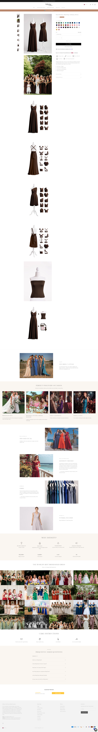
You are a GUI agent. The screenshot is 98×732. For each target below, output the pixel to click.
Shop (34, 7)
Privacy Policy (62, 706)
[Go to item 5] (18, 35)
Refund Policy (62, 707)
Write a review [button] (58, 693)
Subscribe (84, 712)
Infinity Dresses (39, 707)
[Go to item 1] (18, 16)
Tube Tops (39, 716)
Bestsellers (39, 709)
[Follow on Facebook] (2, 723)
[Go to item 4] (18, 30)
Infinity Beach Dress (50, 7)
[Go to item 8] (18, 50)
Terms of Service (63, 711)
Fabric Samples (39, 714)
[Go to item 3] (18, 25)
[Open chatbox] (95, 729)
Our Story (63, 7)
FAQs (38, 706)
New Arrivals (39, 711)
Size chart (79, 32)
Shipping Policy (62, 709)
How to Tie (58, 7)
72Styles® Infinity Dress (41, 7)
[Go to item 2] (18, 21)
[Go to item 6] (18, 40)
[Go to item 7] (18, 45)
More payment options (68, 46)
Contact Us (39, 719)
